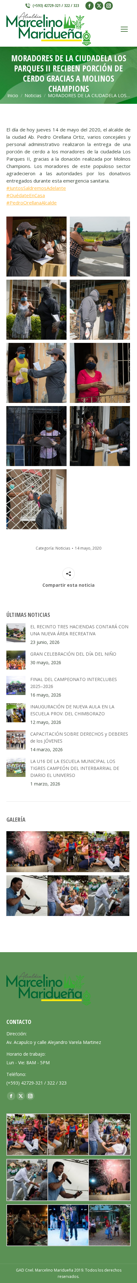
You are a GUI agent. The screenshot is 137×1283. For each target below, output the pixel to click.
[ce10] (36, 499)
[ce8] (36, 436)
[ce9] (100, 436)
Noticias (62, 548)
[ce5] (36, 373)
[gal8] (68, 1225)
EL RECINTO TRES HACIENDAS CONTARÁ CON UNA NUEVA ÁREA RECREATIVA (79, 630)
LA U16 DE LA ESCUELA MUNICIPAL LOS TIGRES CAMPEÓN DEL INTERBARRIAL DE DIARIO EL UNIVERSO (74, 768)
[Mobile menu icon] (124, 29)
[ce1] (36, 247)
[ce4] (100, 310)
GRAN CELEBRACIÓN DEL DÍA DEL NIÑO (73, 654)
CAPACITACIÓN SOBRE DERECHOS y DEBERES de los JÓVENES (79, 737)
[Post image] (15, 632)
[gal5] (68, 851)
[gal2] (26, 895)
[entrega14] (108, 1225)
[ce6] (100, 373)
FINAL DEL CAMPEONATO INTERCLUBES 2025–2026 (73, 682)
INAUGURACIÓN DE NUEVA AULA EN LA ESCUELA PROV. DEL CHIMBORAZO (72, 710)
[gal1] (26, 851)
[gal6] (108, 851)
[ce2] (100, 247)
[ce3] (36, 310)
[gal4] (68, 895)
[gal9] (26, 1225)
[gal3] (108, 895)
